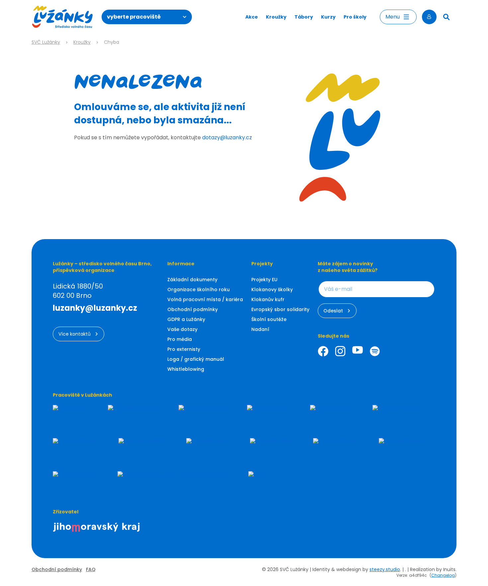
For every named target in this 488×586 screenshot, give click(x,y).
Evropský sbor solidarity (280, 309)
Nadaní (260, 329)
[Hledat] (446, 17)
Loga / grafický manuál (195, 359)
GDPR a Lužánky (186, 319)
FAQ (91, 569)
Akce (251, 17)
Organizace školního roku (198, 289)
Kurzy (328, 17)
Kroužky (276, 17)
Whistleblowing (185, 369)
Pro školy (355, 17)
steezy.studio (384, 569)
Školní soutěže (268, 319)
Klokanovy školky (272, 289)
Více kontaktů (74, 334)
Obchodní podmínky (192, 309)
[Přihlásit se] (429, 17)
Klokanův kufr (268, 299)
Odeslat (333, 310)
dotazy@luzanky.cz (227, 137)
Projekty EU (264, 279)
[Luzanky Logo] (63, 17)
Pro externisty (183, 349)
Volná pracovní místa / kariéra (205, 299)
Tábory (303, 17)
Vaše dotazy (182, 329)
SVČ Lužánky (46, 42)
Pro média (179, 339)
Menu (392, 17)
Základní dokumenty (192, 279)
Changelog (443, 575)
